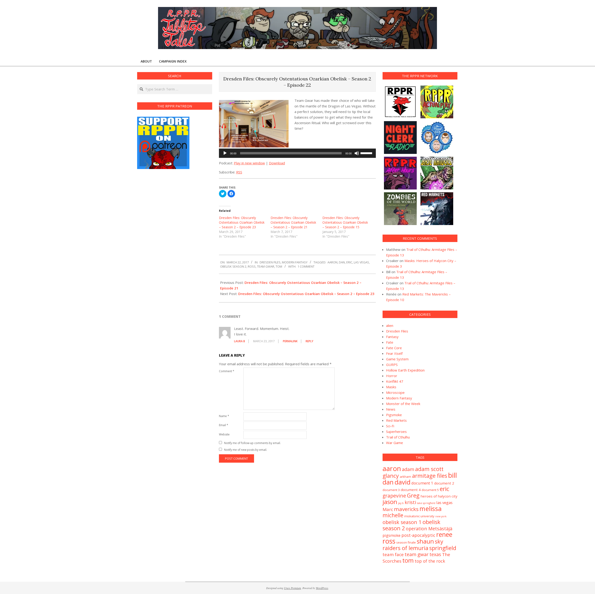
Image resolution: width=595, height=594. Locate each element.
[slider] (367, 153)
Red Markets (396, 420)
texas (435, 554)
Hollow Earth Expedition (405, 370)
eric (349, 262)
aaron (332, 262)
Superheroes (396, 431)
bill (452, 475)
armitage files (429, 475)
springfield (442, 548)
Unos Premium (292, 588)
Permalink (290, 341)
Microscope (395, 392)
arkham (405, 477)
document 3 (391, 490)
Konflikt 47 (394, 381)
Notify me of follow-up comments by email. (252, 443)
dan (342, 262)
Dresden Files (270, 262)
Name (224, 416)
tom (279, 266)
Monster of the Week (403, 403)
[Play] (225, 153)
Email (223, 425)
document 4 (411, 489)
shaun (425, 541)
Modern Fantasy (294, 262)
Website (224, 434)
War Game (394, 442)
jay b (401, 503)
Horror (391, 375)
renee (444, 534)
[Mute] (356, 153)
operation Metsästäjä (429, 528)
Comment (226, 371)
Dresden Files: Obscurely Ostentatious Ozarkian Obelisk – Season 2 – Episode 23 (241, 222)
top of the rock (430, 561)
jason (390, 502)
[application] (297, 153)
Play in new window (249, 163)
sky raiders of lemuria (413, 545)
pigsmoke (391, 535)
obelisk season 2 (233, 266)
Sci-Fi (390, 426)
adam (408, 469)
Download (277, 163)
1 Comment (306, 266)
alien (389, 325)
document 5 (430, 490)
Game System (397, 359)
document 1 (422, 483)
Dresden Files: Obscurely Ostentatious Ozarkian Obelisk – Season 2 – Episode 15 (345, 222)
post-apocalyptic (418, 535)
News (390, 409)
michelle (393, 515)
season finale (406, 542)
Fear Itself (394, 353)
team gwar (265, 266)
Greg (413, 495)
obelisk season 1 (402, 522)
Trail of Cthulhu (398, 437)
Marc (388, 509)
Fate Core (394, 347)
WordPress (322, 588)
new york (440, 516)
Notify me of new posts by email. (245, 450)
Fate (389, 342)
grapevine (394, 495)
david (402, 482)
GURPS (392, 364)
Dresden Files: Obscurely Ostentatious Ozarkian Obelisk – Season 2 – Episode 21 (293, 222)
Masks (391, 387)
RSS (239, 172)
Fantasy (392, 336)
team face (393, 554)
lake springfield (426, 503)
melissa (431, 508)
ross (252, 266)
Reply (309, 341)
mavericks (406, 509)
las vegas (361, 262)
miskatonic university (419, 516)
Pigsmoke (394, 414)
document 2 (444, 483)
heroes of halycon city (438, 496)
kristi (410, 502)
